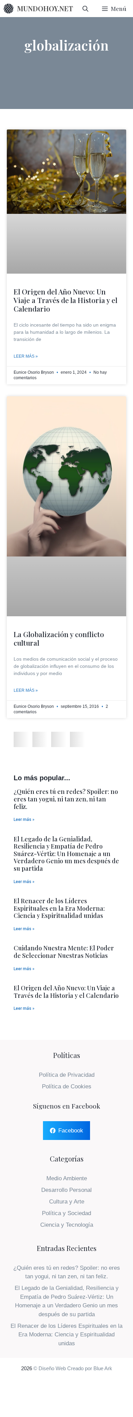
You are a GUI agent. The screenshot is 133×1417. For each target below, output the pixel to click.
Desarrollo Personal (66, 1190)
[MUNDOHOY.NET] (8, 8)
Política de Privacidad (66, 1075)
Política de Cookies (66, 1086)
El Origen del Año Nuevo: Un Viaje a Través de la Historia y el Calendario (65, 300)
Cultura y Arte (66, 1201)
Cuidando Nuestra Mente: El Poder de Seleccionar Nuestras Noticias (64, 952)
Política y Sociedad (66, 1213)
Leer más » (26, 356)
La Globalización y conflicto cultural (59, 638)
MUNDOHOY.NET (45, 8)
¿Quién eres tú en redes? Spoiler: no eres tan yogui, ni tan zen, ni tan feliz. (66, 798)
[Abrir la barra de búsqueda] (85, 8)
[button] (21, 739)
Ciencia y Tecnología (66, 1225)
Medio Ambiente (66, 1178)
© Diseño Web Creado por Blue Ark (72, 1368)
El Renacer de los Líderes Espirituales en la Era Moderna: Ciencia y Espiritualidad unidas (59, 908)
